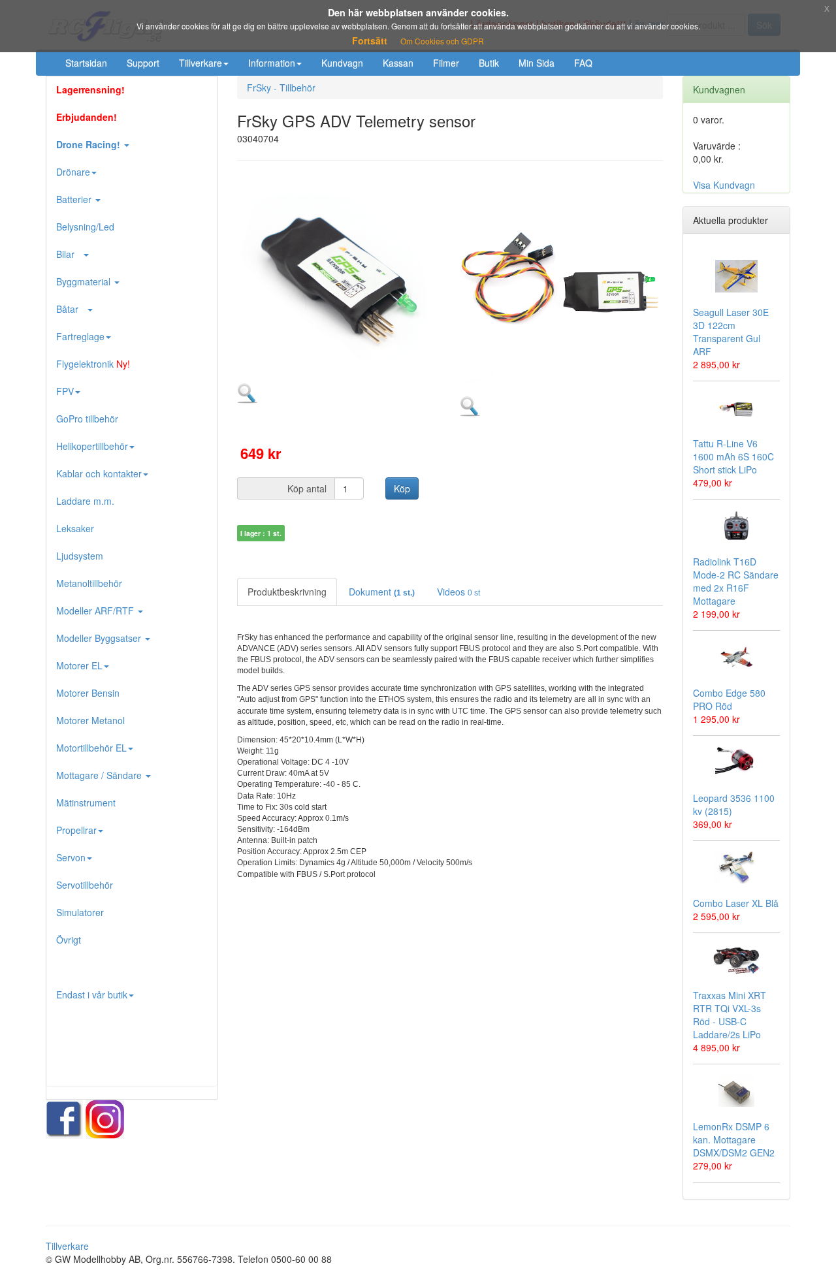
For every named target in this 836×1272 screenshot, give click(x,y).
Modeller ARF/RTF (96, 610)
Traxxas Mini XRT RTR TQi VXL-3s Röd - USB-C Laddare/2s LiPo (729, 1015)
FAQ (583, 62)
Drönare (73, 171)
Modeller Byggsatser (100, 637)
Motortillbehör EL (91, 747)
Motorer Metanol (90, 720)
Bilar (69, 254)
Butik (489, 62)
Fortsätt (369, 40)
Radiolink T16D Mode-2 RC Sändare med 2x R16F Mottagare (736, 581)
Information (271, 62)
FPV (65, 391)
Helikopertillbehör (92, 446)
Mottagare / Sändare (100, 775)
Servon (71, 857)
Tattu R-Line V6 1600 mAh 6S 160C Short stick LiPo (733, 456)
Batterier (75, 199)
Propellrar (76, 829)
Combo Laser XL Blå (736, 903)
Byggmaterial (84, 281)
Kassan (398, 62)
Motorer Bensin (88, 692)
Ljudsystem (79, 555)
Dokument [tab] (382, 591)
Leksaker (75, 528)
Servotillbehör (84, 884)
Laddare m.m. (85, 500)
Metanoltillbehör (89, 583)
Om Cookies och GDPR (442, 40)
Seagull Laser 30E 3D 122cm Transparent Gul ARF (731, 332)
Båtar (71, 308)
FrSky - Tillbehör (281, 87)
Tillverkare (200, 62)
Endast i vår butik (91, 994)
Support (143, 62)
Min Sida (537, 62)
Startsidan (86, 62)
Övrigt (68, 939)
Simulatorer (80, 912)
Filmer (446, 62)
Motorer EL (79, 665)
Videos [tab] (458, 591)
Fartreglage (80, 336)
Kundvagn (342, 62)
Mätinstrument (86, 802)
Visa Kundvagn (724, 184)
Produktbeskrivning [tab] (287, 591)
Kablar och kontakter (99, 473)
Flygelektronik (93, 363)
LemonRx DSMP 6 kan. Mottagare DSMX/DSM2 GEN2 (734, 1139)
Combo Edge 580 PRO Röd (729, 699)
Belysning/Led (85, 226)
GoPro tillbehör (87, 418)
